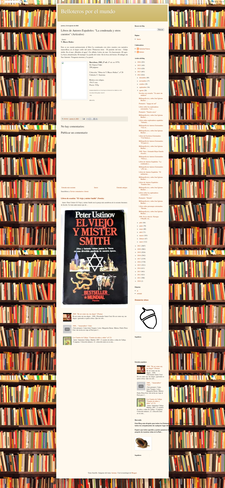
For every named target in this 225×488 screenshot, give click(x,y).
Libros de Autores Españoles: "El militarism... (150, 173)
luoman (114, 473)
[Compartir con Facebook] (94, 119)
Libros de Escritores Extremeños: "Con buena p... (150, 137)
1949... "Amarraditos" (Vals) (82, 326)
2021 (139, 246)
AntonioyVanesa (144, 49)
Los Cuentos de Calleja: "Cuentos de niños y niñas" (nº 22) (92, 337)
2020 (139, 249)
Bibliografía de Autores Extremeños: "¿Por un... (151, 168)
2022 (139, 75)
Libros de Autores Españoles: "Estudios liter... (148, 183)
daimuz (141, 52)
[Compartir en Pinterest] (96, 119)
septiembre (143, 87)
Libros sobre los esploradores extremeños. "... (148, 194)
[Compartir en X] (92, 119)
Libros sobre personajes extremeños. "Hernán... (151, 207)
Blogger (134, 473)
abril (141, 232)
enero (141, 242)
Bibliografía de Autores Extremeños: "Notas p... (151, 157)
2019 (139, 252)
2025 (139, 65)
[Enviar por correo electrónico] (87, 119)
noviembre (143, 81)
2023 (139, 71)
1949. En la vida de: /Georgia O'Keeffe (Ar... (149, 217)
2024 (139, 68)
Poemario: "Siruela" (145, 198)
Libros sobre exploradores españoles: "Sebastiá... (151, 121)
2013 (139, 271)
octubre (142, 84)
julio (141, 222)
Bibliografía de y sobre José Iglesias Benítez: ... (151, 99)
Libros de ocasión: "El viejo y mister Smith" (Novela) (82, 198)
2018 (139, 255)
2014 (139, 268)
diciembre (142, 77)
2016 (139, 262)
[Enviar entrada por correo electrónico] (83, 119)
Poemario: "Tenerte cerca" (147, 112)
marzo (141, 235)
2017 (139, 259)
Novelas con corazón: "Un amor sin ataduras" (150, 94)
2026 (139, 62)
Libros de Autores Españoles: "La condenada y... (150, 163)
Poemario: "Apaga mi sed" (148, 103)
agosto (141, 90)
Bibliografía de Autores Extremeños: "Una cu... (151, 126)
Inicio (96, 187)
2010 (139, 281)
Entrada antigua (122, 187)
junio (141, 226)
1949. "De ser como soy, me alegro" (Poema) (88, 314)
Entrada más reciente (68, 187)
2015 (139, 265)
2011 (139, 278)
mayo (141, 229)
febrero (142, 238)
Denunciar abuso (141, 299)
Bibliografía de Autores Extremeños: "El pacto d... (151, 142)
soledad (139, 293)
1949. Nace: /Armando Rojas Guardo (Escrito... (151, 152)
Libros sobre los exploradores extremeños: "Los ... (148, 108)
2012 (139, 274)
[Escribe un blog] (90, 119)
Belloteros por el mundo (88, 11)
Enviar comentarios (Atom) (79, 191)
